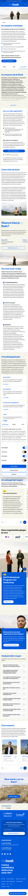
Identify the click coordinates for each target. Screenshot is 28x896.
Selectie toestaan (14, 470)
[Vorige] (21, 522)
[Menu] (3, 4)
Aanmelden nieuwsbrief (13, 833)
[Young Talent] (14, 380)
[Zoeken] (25, 4)
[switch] (24, 452)
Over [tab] (23, 424)
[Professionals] (14, 393)
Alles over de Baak (13, 796)
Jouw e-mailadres (8, 829)
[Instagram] (5, 854)
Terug (4, 22)
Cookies (3, 878)
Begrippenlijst (19, 881)
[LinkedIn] (2, 854)
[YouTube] (10, 854)
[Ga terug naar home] (14, 4)
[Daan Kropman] (10, 752)
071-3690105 (8, 154)
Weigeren (14, 474)
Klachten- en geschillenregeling (8, 881)
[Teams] (14, 417)
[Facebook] (7, 854)
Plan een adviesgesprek (8, 61)
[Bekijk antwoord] (23, 665)
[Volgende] (24, 522)
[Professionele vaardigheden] (14, 406)
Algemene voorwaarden (21, 878)
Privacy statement (10, 878)
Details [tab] (14, 424)
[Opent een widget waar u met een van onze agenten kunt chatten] (18, 893)
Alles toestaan (14, 466)
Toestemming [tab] (5, 424)
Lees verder (13, 105)
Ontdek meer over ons (13, 248)
